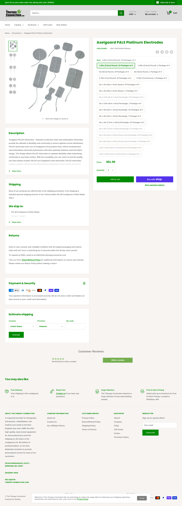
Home (7, 25)
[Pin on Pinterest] (162, 52)
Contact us (60, 393)
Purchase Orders (121, 437)
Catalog (17, 25)
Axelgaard (102, 48)
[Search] (121, 13)
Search (117, 418)
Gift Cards (47, 25)
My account (150, 14)
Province (41, 321)
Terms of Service (89, 429)
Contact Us (52, 422)
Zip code (70, 321)
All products (16, 33)
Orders (117, 433)
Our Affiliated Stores (56, 426)
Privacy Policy (88, 418)
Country (12, 321)
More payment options (154, 185)
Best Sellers (62, 25)
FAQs (116, 426)
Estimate (16, 335)
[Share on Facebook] (157, 52)
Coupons (118, 422)
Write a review (117, 360)
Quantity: (101, 170)
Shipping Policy (89, 426)
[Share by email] (171, 52)
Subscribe (150, 432)
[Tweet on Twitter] (167, 52)
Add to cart (115, 179)
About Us (51, 418)
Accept (141, 498)
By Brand (32, 25)
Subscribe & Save (167, 2)
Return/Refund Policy (31, 260)
